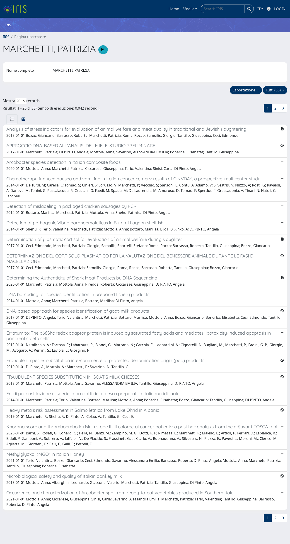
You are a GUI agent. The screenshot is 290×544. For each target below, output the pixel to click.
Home (174, 8)
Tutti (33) (274, 90)
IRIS (6, 36)
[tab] (12, 119)
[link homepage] (16, 9)
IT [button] (259, 8)
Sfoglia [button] (188, 8)
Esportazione (244, 90)
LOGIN (279, 8)
